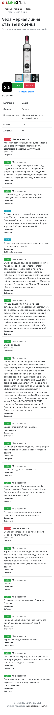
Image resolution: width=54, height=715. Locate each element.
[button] (50, 38)
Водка (28, 9)
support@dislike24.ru (37, 706)
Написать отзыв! (26, 91)
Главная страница (13, 9)
